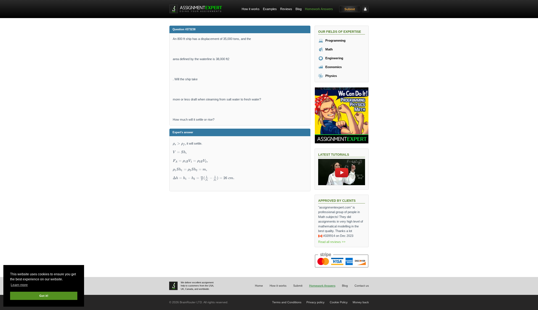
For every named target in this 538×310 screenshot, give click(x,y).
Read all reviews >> (331, 242)
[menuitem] (251, 9)
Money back (361, 302)
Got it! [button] (43, 295)
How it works (251, 9)
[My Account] (365, 9)
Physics (330, 76)
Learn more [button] (19, 285)
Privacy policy (315, 302)
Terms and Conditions (286, 302)
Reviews (286, 9)
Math (328, 49)
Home (259, 285)
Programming (334, 40)
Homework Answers (319, 9)
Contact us (362, 285)
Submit (349, 9)
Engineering (333, 58)
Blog (298, 9)
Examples (270, 9)
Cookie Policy (339, 302)
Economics (333, 67)
